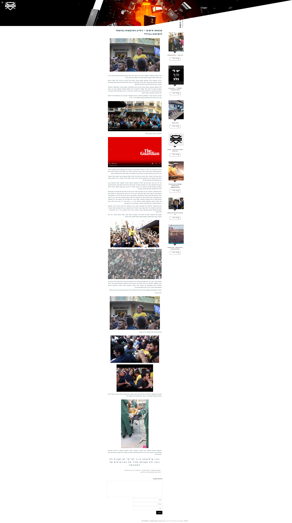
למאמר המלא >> (175, 59)
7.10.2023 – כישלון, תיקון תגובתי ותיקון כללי (175, 89)
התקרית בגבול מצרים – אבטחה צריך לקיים (175, 150)
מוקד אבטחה (175, 123)
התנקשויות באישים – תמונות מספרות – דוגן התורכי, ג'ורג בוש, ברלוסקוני (142, 470)
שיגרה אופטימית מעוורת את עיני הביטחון (151, 472)
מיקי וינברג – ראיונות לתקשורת (175, 55)
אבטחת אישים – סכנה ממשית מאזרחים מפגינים (175, 248)
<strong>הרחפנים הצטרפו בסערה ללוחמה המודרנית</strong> (175, 185)
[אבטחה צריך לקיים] (10, 5)
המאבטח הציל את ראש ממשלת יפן (175, 213)
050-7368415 (145, 521)
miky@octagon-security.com (157, 521)
